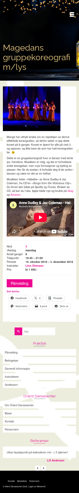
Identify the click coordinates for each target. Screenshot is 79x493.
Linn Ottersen (35, 265)
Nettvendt (41, 486)
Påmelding (19, 283)
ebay (70, 191)
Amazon (16, 194)
